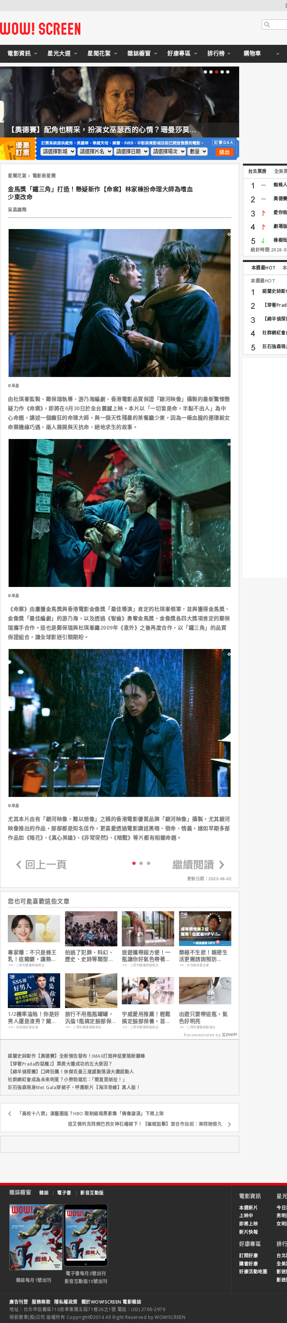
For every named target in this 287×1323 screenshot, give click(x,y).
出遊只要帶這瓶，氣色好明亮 (203, 1017)
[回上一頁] (41, 865)
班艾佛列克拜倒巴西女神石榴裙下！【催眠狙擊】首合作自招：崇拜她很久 (145, 1124)
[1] (141, 862)
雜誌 (44, 1193)
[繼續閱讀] (198, 865)
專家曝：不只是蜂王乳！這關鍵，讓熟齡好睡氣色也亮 (32, 955)
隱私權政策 (66, 1302)
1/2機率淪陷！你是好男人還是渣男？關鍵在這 (34, 1017)
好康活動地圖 (253, 1271)
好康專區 (179, 53)
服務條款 (41, 1302)
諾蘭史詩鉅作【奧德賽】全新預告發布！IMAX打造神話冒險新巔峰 (76, 1056)
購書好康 (248, 1264)
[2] (148, 862)
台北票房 (257, 171)
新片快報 (248, 1232)
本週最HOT (263, 268)
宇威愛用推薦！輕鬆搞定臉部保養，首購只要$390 (146, 1017)
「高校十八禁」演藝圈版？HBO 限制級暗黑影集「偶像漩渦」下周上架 (90, 1113)
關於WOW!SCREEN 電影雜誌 (111, 1302)
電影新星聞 (44, 176)
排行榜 (216, 53)
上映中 (246, 1215)
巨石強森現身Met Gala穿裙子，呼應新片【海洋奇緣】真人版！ (74, 1087)
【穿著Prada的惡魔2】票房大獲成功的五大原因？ (60, 1064)
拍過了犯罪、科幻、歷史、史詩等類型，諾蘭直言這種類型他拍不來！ (89, 955)
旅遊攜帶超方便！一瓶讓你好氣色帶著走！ (146, 955)
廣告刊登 (18, 1302)
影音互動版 (92, 1193)
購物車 (252, 53)
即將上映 (248, 1224)
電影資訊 (19, 53)
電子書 (64, 1193)
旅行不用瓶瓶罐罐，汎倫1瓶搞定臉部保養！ (89, 1017)
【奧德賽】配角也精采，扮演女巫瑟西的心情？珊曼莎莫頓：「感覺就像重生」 (133, 130)
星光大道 (59, 53)
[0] (134, 862)
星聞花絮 (99, 53)
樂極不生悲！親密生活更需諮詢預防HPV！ (203, 955)
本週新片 (248, 1208)
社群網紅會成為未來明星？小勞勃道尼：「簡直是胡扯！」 (67, 1079)
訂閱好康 (248, 1255)
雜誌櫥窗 (139, 53)
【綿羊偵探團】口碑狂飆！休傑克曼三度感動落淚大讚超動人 (71, 1072)
